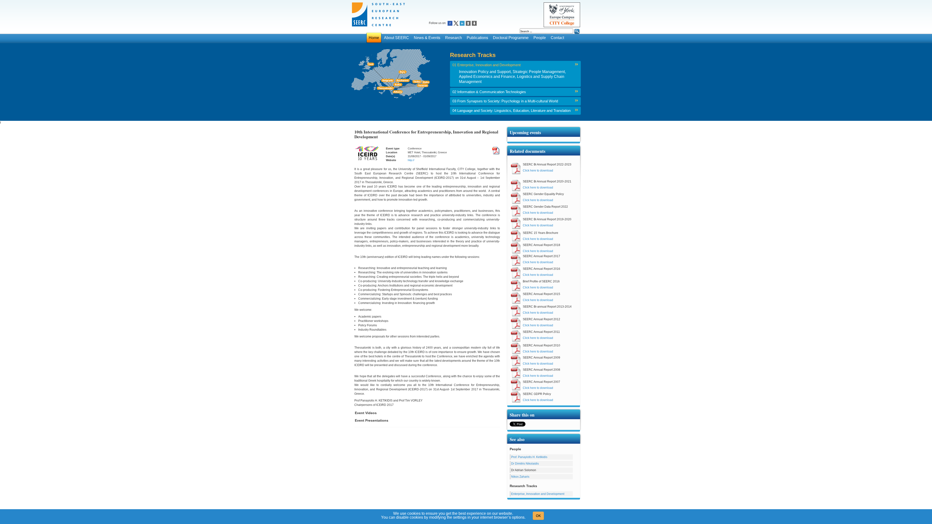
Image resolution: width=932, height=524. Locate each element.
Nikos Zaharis (520, 476)
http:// (411, 160)
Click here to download (538, 170)
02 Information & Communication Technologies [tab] (489, 92)
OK (538, 516)
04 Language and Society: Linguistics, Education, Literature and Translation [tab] (511, 111)
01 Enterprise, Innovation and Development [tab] (486, 65)
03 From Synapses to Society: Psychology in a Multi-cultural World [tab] (505, 101)
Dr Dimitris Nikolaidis (525, 463)
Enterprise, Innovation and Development (537, 494)
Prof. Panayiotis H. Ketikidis (529, 457)
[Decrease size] (474, 23)
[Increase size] (468, 23)
